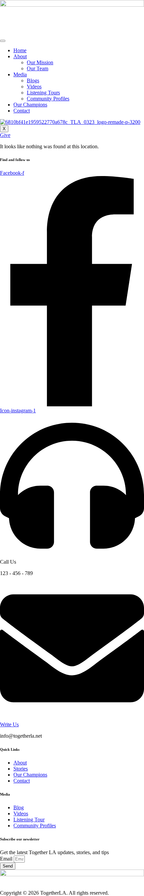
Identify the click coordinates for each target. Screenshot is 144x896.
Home (19, 50)
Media (20, 74)
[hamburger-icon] (2, 41)
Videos (34, 86)
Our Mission (40, 62)
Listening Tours (43, 92)
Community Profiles (48, 98)
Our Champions (30, 104)
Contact (21, 110)
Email (7, 859)
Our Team (37, 68)
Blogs (33, 80)
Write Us (9, 724)
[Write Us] (72, 718)
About (20, 56)
